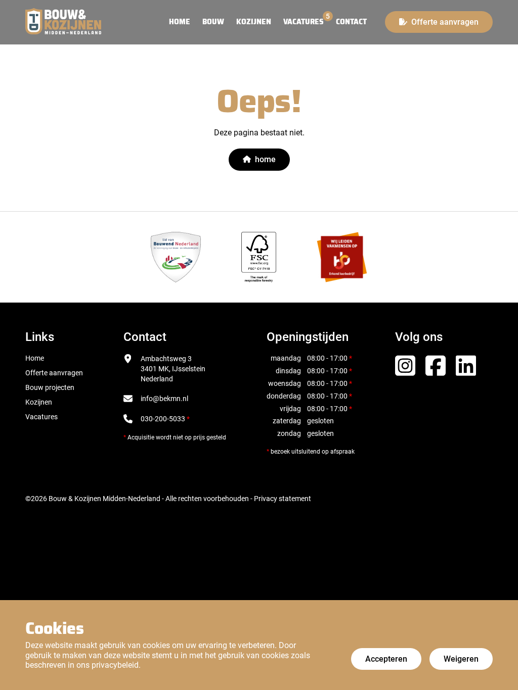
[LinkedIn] (466, 364)
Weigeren (461, 659)
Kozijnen (38, 402)
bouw (213, 22)
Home (34, 358)
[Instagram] (405, 364)
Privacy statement (282, 499)
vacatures (303, 22)
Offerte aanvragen (54, 373)
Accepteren (386, 659)
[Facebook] (435, 364)
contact (351, 22)
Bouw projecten (49, 387)
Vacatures (41, 417)
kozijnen (253, 22)
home (179, 22)
